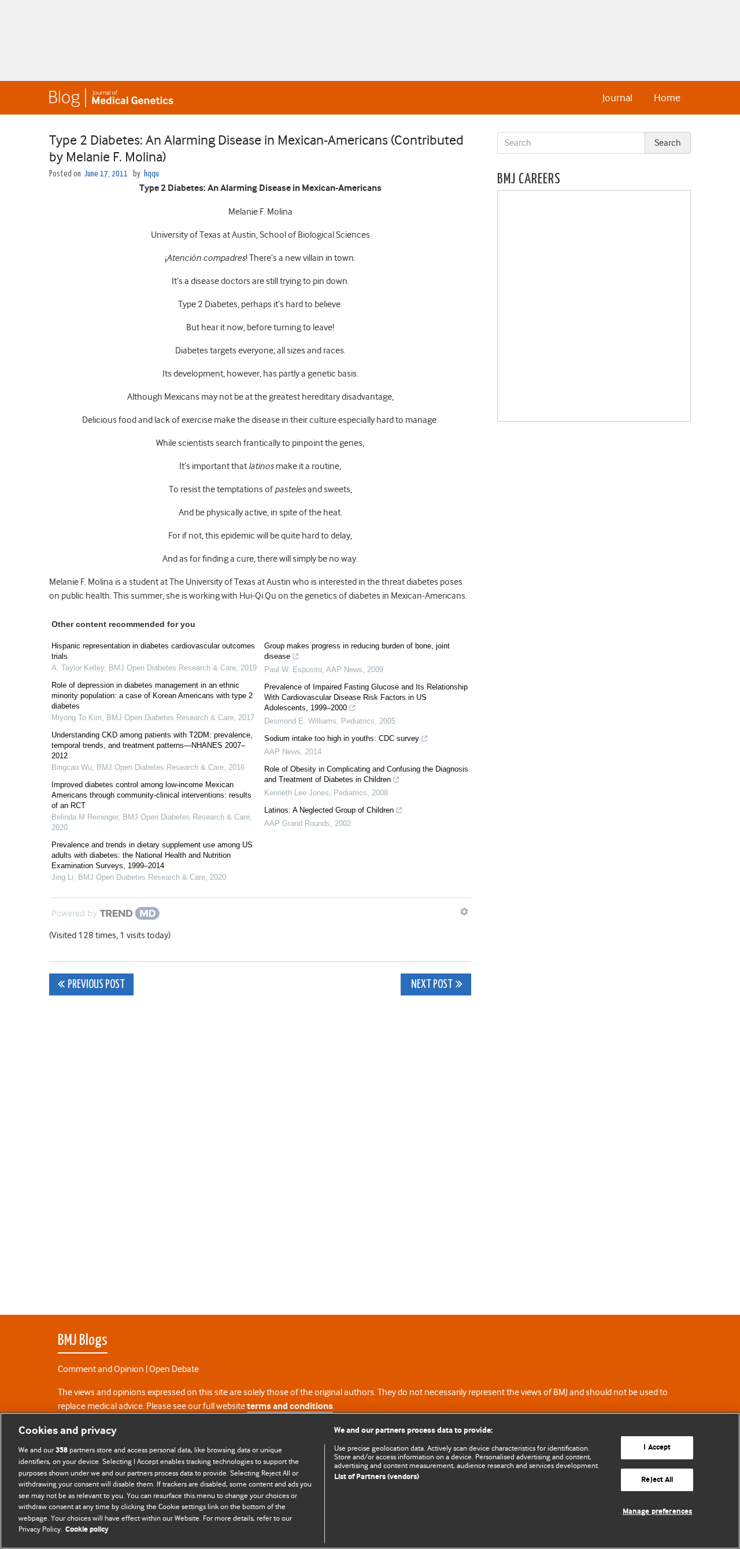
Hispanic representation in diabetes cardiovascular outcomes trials (153, 651)
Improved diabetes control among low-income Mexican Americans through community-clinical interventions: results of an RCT (151, 795)
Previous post (96, 984)
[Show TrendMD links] (464, 911)
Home (667, 98)
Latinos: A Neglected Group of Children (329, 810)
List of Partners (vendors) (376, 1477)
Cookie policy (87, 1529)
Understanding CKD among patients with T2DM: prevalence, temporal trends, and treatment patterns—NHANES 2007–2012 (152, 745)
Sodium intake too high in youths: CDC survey (341, 738)
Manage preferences (657, 1511)
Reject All (657, 1480)
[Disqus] (260, 1148)
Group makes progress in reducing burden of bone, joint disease (357, 651)
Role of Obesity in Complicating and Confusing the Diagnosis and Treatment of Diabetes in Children (366, 774)
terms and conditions (290, 1406)
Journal (617, 98)
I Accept (657, 1447)
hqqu (151, 173)
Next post (431, 984)
